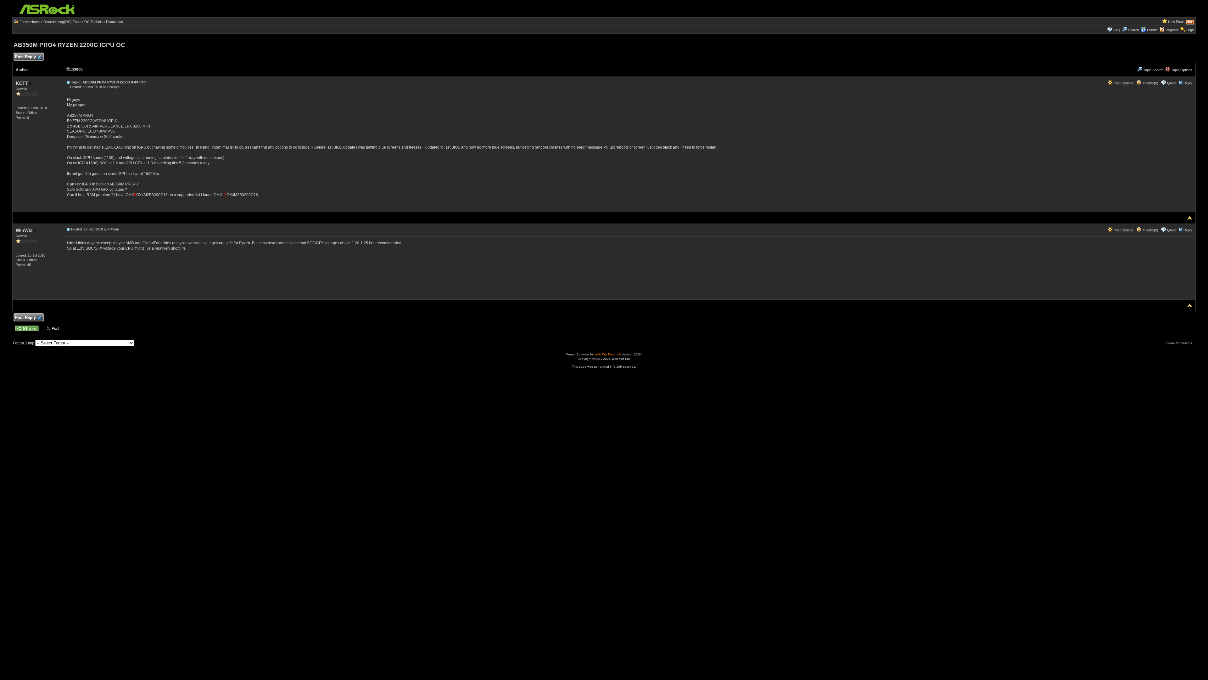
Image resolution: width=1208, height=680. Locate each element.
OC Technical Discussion (103, 22)
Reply (1187, 83)
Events (1152, 30)
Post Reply (25, 56)
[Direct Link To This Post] (68, 82)
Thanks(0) (1149, 83)
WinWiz (25, 230)
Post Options (1123, 83)
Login (1190, 30)
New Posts (1176, 22)
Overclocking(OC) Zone (62, 22)
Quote (1172, 83)
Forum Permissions (1179, 343)
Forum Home (30, 22)
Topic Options (1181, 70)
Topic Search (1152, 70)
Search (1133, 30)
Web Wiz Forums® (608, 354)
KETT (22, 83)
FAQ (1116, 30)
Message (74, 69)
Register (1172, 30)
